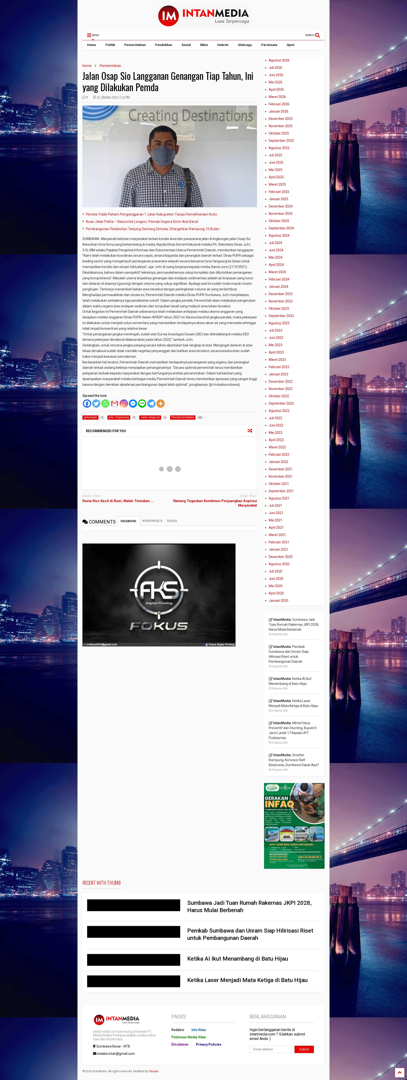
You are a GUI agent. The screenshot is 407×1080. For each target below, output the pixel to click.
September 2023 (281, 316)
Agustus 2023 (279, 323)
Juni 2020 (276, 579)
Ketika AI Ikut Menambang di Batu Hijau (237, 958)
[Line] (142, 403)
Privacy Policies (208, 1044)
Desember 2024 (281, 206)
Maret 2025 (277, 184)
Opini (290, 45)
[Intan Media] (203, 24)
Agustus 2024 (279, 235)
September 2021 (281, 491)
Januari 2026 (278, 111)
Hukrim (222, 45)
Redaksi (177, 1030)
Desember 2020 (281, 557)
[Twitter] (96, 403)
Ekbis (204, 45)
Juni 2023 (276, 338)
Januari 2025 (278, 199)
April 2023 (276, 352)
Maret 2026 (277, 97)
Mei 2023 (275, 345)
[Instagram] (124, 403)
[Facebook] (87, 403)
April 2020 (276, 593)
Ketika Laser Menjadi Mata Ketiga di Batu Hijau (247, 980)
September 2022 (281, 403)
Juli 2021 (275, 506)
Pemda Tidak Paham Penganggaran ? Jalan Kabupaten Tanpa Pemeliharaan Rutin (151, 214)
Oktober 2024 (279, 221)
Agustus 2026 (279, 60)
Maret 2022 (277, 447)
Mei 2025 (275, 170)
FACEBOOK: (129, 521)
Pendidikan (163, 45)
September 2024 (281, 228)
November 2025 (281, 126)
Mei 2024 (275, 257)
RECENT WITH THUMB (101, 882)
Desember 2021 (281, 469)
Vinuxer (154, 1071)
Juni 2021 (276, 513)
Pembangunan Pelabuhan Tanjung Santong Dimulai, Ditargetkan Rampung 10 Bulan (153, 229)
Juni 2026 (276, 75)
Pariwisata (269, 45)
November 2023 (281, 301)
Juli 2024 (275, 243)
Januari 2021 (278, 549)
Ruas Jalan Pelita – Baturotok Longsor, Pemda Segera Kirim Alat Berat (142, 221)
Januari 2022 (278, 462)
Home (91, 45)
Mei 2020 (275, 586)
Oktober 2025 (279, 133)
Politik (110, 45)
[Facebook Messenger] (133, 403)
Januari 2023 (278, 374)
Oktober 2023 (279, 308)
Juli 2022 (275, 418)
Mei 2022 (275, 432)
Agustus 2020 (279, 564)
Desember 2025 (281, 119)
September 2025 (281, 140)
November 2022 (281, 389)
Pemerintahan (135, 45)
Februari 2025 (279, 192)
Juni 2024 (276, 250)
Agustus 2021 (279, 498)
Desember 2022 (281, 381)
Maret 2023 (277, 359)
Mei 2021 (275, 520)
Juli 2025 (275, 155)
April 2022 (276, 440)
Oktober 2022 (279, 396)
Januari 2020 (278, 600)
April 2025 (276, 177)
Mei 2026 (275, 82)
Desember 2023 (281, 294)
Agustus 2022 (279, 411)
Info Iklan (198, 1030)
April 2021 (276, 527)
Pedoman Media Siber (188, 1037)
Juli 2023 (275, 330)
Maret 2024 (277, 272)
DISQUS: (172, 521)
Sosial (186, 45)
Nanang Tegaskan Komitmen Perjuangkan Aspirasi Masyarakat (215, 503)
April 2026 (276, 89)
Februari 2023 (279, 367)
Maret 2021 (277, 535)
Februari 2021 (279, 542)
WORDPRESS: (152, 521)
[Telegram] (151, 403)
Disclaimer (180, 1044)
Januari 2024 (278, 286)
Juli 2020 (275, 571)
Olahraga (245, 45)
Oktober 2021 (279, 484)
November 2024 (281, 213)
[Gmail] (114, 403)
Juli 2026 (275, 67)
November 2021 (281, 476)
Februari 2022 (279, 454)
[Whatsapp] (105, 403)
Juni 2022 (276, 425)
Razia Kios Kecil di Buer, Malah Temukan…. (117, 501)
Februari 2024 (279, 279)
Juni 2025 (276, 162)
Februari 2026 (279, 104)
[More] (160, 403)
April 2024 (276, 265)
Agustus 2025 (279, 148)
